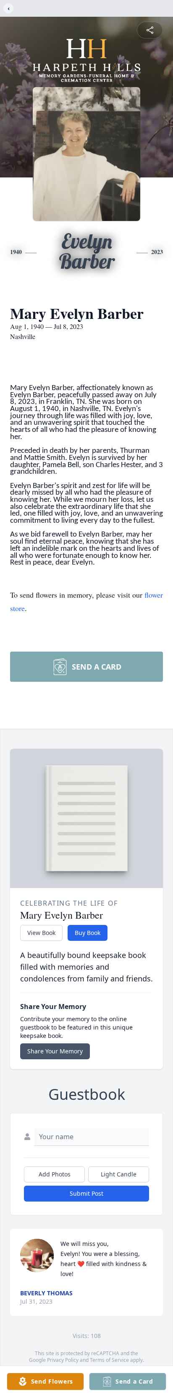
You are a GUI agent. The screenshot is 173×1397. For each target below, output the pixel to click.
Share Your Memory (55, 1051)
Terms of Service (109, 1360)
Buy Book (87, 933)
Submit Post (86, 1193)
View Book (41, 933)
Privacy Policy (63, 1360)
